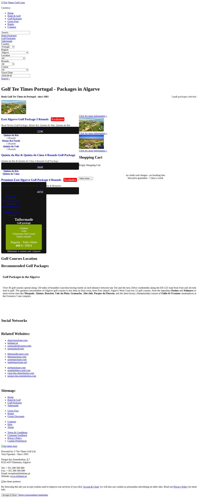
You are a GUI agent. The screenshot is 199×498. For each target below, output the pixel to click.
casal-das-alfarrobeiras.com (20, 373)
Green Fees (13, 21)
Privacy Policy (181, 486)
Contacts (11, 27)
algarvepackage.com (17, 340)
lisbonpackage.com (16, 356)
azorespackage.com (17, 359)
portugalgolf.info (15, 348)
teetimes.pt (12, 343)
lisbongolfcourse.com (17, 354)
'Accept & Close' (91, 486)
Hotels (10, 24)
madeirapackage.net (17, 362)
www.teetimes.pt (18, 476)
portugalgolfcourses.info (19, 346)
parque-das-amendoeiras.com (21, 376)
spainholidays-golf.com (18, 370)
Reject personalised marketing (33, 495)
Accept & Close (9, 495)
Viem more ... (86, 178)
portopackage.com (16, 367)
